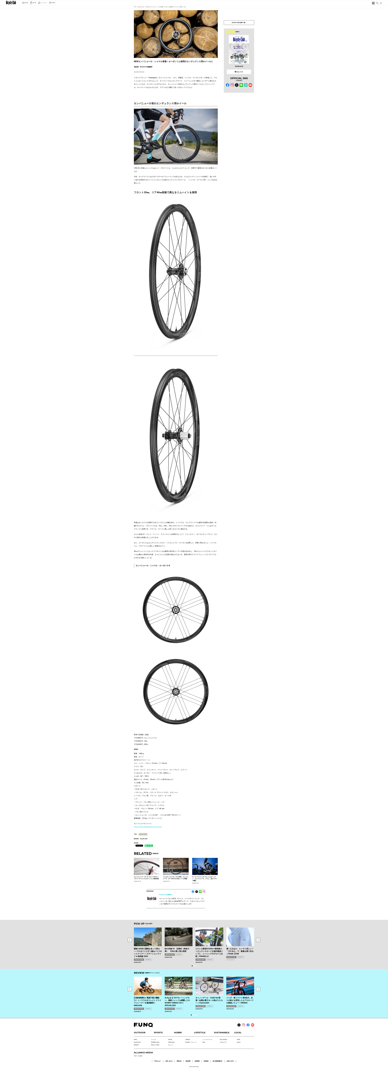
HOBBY (178, 1032)
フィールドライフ (207, 1039)
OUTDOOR (139, 1032)
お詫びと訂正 (230, 1061)
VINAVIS (187, 1039)
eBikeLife (136, 1045)
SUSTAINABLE (221, 1032)
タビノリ (170, 1045)
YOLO (135, 1056)
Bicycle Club (141, 6)
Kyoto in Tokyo (155, 1045)
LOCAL (237, 1032)
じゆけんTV (223, 1042)
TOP (135, 6)
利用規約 (206, 1061)
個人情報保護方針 (217, 1061)
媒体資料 (188, 1061)
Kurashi (140, 1056)
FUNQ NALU (171, 1042)
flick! (204, 1042)
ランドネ (153, 1039)
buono (238, 1042)
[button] (130, 940)
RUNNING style (155, 1042)
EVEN (238, 1039)
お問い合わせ (169, 1061)
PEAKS (170, 1039)
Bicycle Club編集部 (165, 894)
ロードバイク (143, 834)
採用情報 (197, 1061)
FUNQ (135, 1039)
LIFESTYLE (200, 1032)
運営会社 (179, 1061)
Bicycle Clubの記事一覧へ (239, 22)
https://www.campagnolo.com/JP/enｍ (148, 827)
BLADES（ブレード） (191, 1042)
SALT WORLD (223, 1039)
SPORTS (148, 959)
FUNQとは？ (157, 1061)
